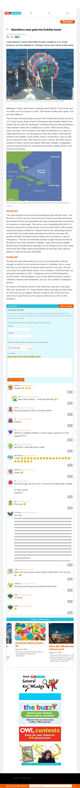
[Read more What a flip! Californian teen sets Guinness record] (23, 633)
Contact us (16, 778)
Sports (8, 34)
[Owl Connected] (12, 15)
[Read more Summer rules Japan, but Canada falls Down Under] (57, 633)
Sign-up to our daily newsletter (17, 786)
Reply (70, 392)
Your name (10, 326)
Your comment (11, 353)
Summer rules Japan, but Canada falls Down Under (53, 648)
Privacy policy (26, 778)
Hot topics (14, 34)
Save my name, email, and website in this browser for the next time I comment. (27, 342)
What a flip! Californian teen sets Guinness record (22, 648)
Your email (10, 333)
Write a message (66, 306)
